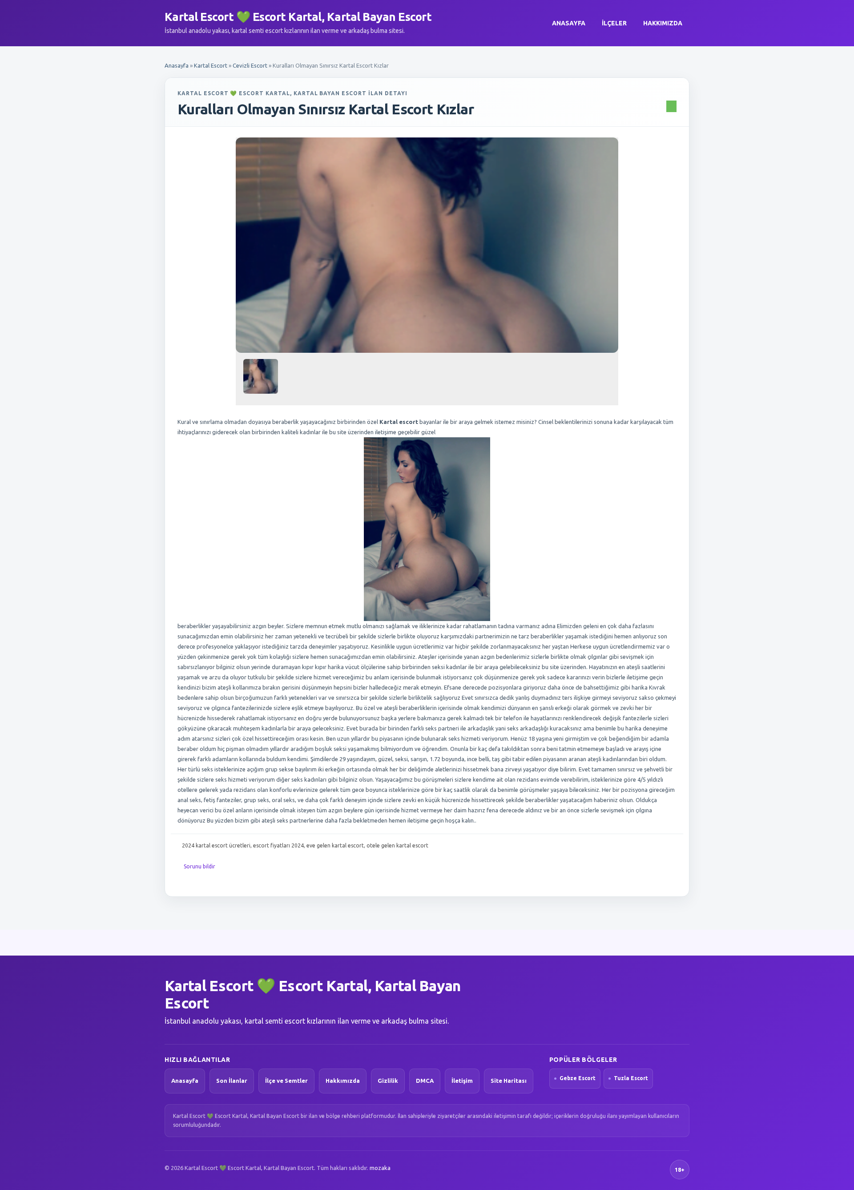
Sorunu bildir (199, 866)
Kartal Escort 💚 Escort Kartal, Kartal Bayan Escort (298, 16)
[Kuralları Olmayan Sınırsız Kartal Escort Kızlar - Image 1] (261, 379)
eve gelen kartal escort (335, 845)
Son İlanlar (231, 1080)
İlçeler (614, 23)
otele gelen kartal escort (397, 845)
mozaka (380, 1168)
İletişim (462, 1080)
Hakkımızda (662, 23)
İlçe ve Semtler (286, 1080)
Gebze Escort (578, 1078)
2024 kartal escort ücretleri (216, 845)
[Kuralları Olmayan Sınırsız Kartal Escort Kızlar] (427, 245)
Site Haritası (509, 1080)
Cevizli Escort (250, 65)
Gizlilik (388, 1080)
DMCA (425, 1080)
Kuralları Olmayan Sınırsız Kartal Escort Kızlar (325, 109)
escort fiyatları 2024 (278, 845)
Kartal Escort (210, 65)
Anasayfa (568, 23)
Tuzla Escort (631, 1078)
